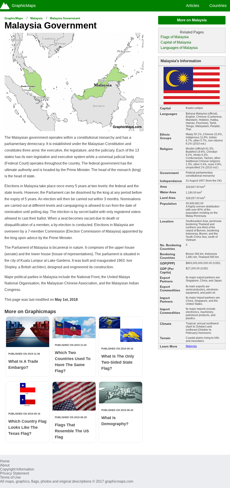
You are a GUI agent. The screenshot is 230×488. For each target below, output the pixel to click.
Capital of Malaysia (176, 42)
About (4, 465)
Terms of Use (10, 477)
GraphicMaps (13, 18)
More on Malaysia (192, 20)
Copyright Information (17, 469)
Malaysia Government (65, 18)
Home (5, 461)
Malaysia (36, 18)
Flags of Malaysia (175, 37)
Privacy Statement (14, 473)
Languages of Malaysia (179, 48)
